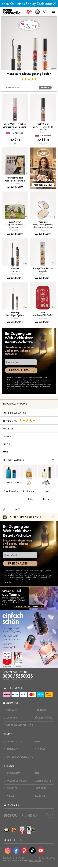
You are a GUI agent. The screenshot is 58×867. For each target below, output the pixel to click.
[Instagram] (8, 850)
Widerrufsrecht (16, 780)
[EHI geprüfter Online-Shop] (14, 830)
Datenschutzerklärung (30, 380)
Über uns (40, 788)
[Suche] (45, 11)
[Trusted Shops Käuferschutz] (6, 830)
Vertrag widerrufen (19, 725)
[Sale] (29, 11)
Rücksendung (44, 717)
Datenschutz (43, 780)
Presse (10, 796)
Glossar (40, 749)
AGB (37, 773)
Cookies (11, 788)
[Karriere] (29, 598)
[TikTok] (32, 850)
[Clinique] (30, 816)
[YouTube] (41, 850)
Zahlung (12, 717)
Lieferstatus (14, 741)
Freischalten (19, 370)
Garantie (40, 710)
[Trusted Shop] (37, 11)
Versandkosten (35, 860)
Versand (11, 710)
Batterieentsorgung (19, 756)
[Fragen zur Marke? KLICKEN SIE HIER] (43, 168)
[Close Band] (54, 3)
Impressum (13, 773)
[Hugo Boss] (10, 816)
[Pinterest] (24, 850)
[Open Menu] (12, 12)
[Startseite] (4, 509)
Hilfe (37, 741)
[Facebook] (16, 850)
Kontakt (12, 749)
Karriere (40, 796)
